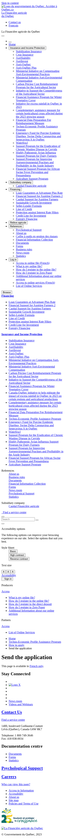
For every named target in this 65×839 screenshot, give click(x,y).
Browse (7, 292)
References (16, 226)
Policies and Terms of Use (23, 803)
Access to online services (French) (35, 282)
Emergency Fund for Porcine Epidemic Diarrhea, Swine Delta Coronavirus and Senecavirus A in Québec (38, 136)
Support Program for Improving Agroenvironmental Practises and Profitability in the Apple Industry (35, 162)
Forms (19, 246)
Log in (13, 259)
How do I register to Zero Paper (34, 272)
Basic (13, 551)
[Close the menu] (10, 42)
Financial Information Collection (34, 239)
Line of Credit (24, 209)
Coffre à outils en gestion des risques (37, 236)
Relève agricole (18, 222)
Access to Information (21, 790)
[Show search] (2, 516)
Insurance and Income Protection (27, 48)
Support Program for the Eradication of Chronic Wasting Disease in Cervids (38, 148)
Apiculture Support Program (32, 178)
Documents (22, 242)
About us (21, 233)
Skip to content (10, 3)
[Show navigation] (2, 35)
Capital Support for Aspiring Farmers (37, 199)
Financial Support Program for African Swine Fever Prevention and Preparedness (38, 172)
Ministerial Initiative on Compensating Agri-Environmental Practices (37, 72)
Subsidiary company (20, 182)
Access (5, 591)
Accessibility (8, 575)
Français (13, 25)
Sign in (7, 579)
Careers (8, 776)
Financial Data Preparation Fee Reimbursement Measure (33, 121)
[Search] (37, 520)
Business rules (24, 249)
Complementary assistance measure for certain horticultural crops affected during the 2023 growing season (39, 113)
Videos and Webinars (21, 704)
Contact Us (11, 712)
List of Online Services (29, 285)
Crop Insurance (24, 54)
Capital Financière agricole (31, 185)
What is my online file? (29, 266)
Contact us (15, 22)
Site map (14, 800)
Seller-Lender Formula (29, 205)
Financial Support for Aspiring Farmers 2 (39, 196)
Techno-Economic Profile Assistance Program (35, 418)
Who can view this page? (15, 784)
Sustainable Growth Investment (34, 202)
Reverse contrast (19, 559)
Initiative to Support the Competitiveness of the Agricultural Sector (39, 92)
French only (36, 666)
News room (22, 252)
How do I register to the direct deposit (30, 604)
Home (12, 44)
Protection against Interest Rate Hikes (37, 212)
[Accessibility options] (2, 523)
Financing (15, 189)
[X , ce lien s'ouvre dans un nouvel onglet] (15, 684)
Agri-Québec (23, 64)
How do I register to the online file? (36, 269)
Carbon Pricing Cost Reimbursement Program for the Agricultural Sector (37, 86)
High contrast (17, 555)
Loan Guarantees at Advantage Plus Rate (39, 192)
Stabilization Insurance (29, 51)
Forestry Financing (26, 218)
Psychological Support (29, 229)
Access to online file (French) (32, 263)
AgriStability (23, 57)
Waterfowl (22, 142)
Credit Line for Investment (31, 215)
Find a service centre (13, 512)
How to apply (16, 645)
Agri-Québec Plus (26, 67)
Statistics (21, 255)
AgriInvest (22, 61)
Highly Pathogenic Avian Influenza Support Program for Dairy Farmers (36, 154)
